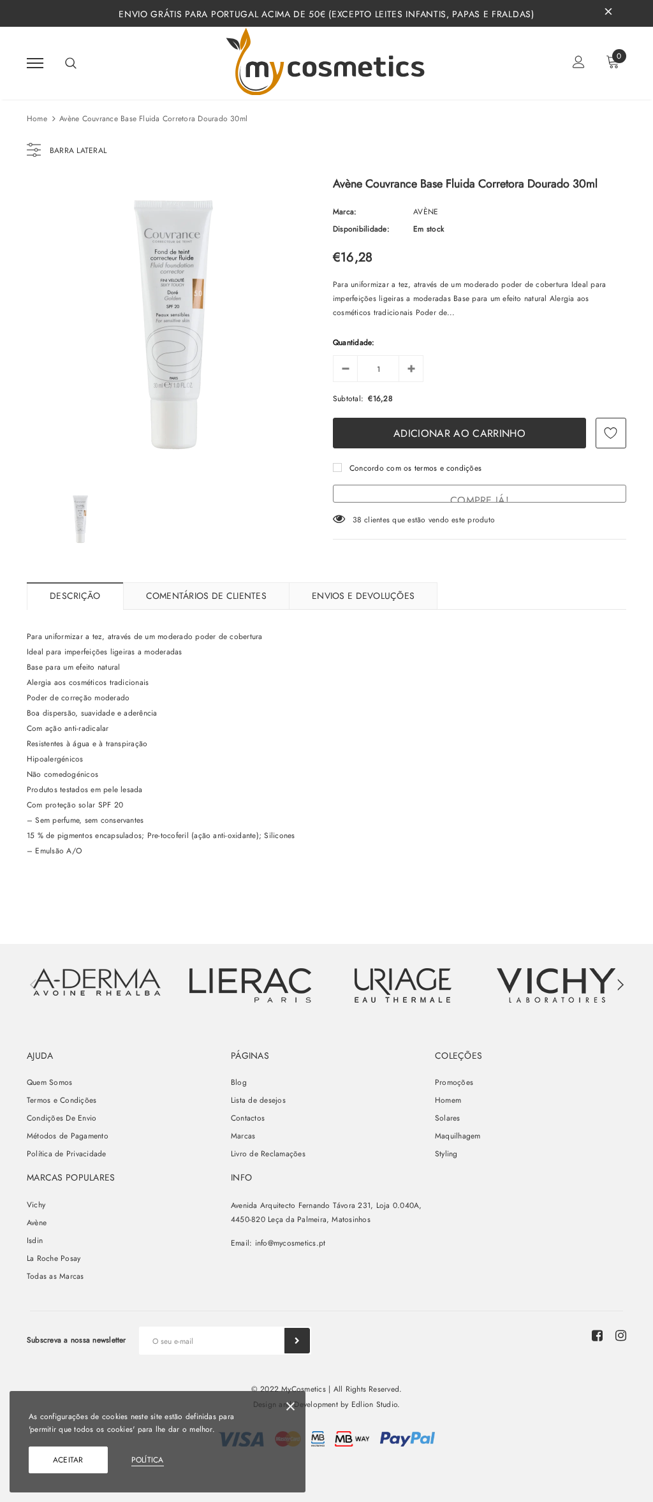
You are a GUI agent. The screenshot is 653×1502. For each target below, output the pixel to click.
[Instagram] (620, 1335)
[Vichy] (97, 982)
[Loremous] (250, 985)
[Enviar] (297, 1340)
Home (37, 118)
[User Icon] (579, 63)
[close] (608, 13)
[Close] (290, 1409)
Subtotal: (348, 398)
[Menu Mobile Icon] (35, 63)
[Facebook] (597, 1335)
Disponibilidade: (361, 229)
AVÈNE (425, 211)
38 (357, 520)
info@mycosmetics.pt (290, 1243)
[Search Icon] (71, 63)
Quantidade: (354, 342)
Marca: (344, 211)
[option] (173, 325)
